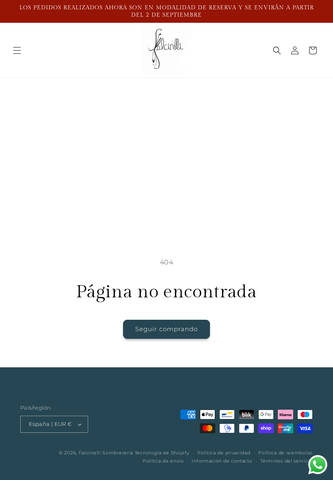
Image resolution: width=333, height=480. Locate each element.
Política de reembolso (285, 453)
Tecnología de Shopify (162, 453)
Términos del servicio (286, 461)
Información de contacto (222, 461)
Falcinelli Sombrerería (106, 453)
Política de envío (163, 461)
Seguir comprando (166, 329)
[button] (17, 50)
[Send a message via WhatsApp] (318, 465)
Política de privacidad (223, 453)
